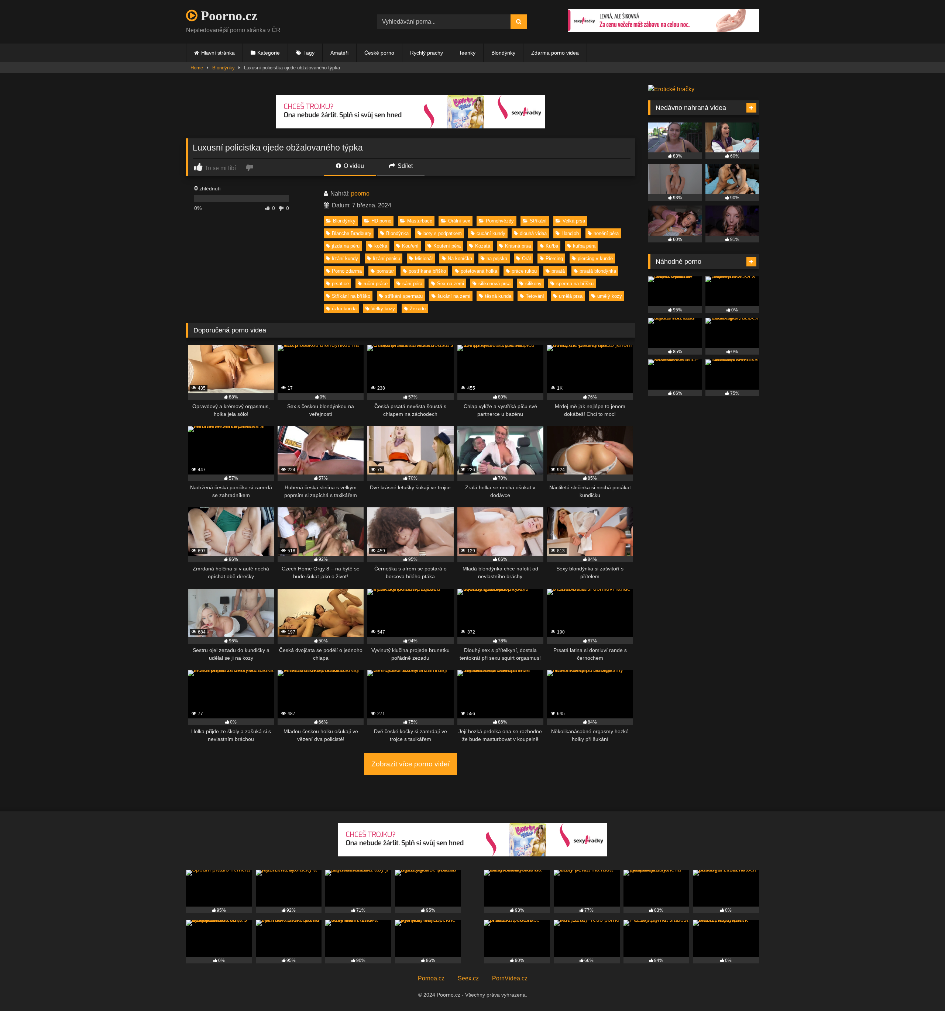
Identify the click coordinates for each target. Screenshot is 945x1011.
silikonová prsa (494, 283)
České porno (379, 53)
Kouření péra (447, 246)
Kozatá (482, 246)
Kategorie (268, 53)
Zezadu (418, 308)
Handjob (570, 233)
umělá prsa (571, 296)
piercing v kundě (595, 258)
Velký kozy (383, 308)
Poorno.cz (227, 15)
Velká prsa (574, 221)
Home (196, 67)
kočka (380, 246)
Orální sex (459, 221)
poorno (360, 193)
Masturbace (419, 221)
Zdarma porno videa (555, 53)
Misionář (424, 258)
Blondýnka (397, 233)
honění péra (606, 233)
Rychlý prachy (426, 53)
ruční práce (376, 283)
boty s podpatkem (442, 233)
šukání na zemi (453, 296)
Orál (526, 258)
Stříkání (538, 221)
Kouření (410, 246)
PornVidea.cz (510, 978)
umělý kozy (609, 296)
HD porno (381, 221)
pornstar (385, 271)
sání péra (412, 283)
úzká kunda (344, 308)
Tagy (309, 53)
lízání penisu (386, 258)
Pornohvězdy (500, 221)
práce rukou (524, 271)
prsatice (340, 283)
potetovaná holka (479, 271)
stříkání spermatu (404, 296)
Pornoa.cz (431, 978)
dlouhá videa (533, 233)
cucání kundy (491, 233)
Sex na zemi (450, 283)
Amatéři (339, 53)
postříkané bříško (427, 271)
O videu (353, 166)
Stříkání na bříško (351, 296)
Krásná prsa (518, 246)
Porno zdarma (347, 271)
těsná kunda (498, 296)
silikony (533, 283)
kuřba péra (584, 246)
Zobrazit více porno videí (410, 764)
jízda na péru (346, 246)
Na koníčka (460, 258)
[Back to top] (922, 989)
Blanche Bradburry (351, 233)
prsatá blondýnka (598, 271)
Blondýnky (503, 53)
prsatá (558, 271)
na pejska (497, 258)
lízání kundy (345, 258)
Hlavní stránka (218, 53)
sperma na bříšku (575, 283)
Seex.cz (468, 978)
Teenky (467, 53)
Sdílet (404, 166)
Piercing (554, 258)
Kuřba (552, 246)
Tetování (535, 296)
